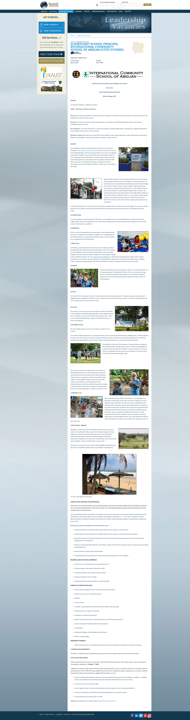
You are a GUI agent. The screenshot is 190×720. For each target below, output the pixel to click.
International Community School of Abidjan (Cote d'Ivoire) (97, 48)
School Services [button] (112, 11)
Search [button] (127, 11)
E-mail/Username (107, 2)
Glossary (59, 714)
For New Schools (44, 22)
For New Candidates (45, 28)
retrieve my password (118, 8)
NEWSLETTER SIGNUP (50, 61)
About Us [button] (44, 11)
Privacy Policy (49, 714)
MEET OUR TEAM (50, 54)
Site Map (66, 714)
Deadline (98, 60)
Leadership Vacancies (66, 11)
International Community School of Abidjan (90, 150)
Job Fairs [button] (87, 11)
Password (125, 2)
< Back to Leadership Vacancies (80, 42)
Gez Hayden (55, 42)
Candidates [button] (78, 11)
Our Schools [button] (53, 11)
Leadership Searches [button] (98, 11)
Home (41, 714)
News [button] (121, 11)
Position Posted (75, 60)
